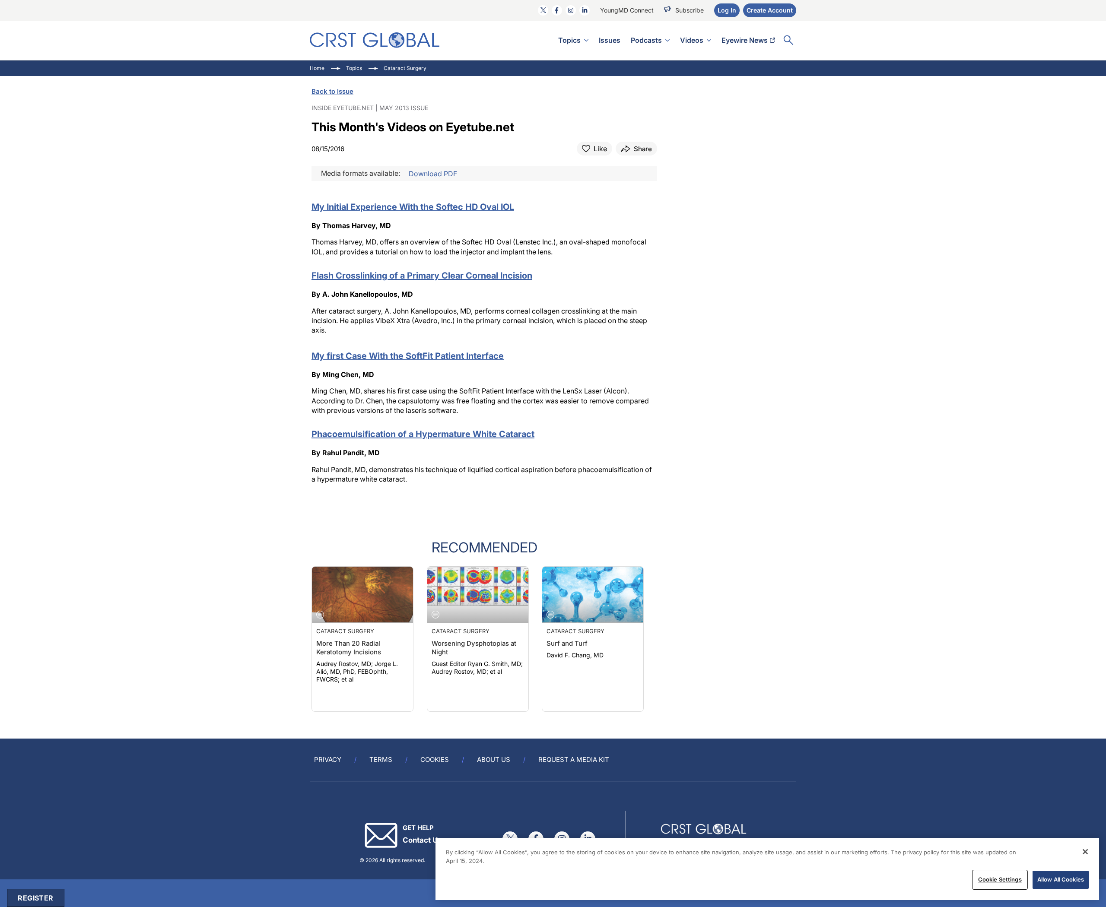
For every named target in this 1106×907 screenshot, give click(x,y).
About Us (493, 759)
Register (35, 898)
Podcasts (646, 40)
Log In (727, 10)
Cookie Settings (1000, 879)
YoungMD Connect (627, 10)
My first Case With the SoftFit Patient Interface (407, 356)
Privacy (327, 759)
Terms (380, 759)
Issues (609, 40)
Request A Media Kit (573, 759)
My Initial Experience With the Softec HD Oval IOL (412, 207)
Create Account (770, 10)
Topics (569, 40)
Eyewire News (744, 40)
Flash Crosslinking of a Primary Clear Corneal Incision (421, 275)
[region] (767, 869)
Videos (691, 40)
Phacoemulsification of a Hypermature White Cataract (422, 434)
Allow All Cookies (1060, 879)
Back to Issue (332, 91)
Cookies (434, 759)
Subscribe (689, 10)
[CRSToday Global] (374, 40)
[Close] (1085, 851)
